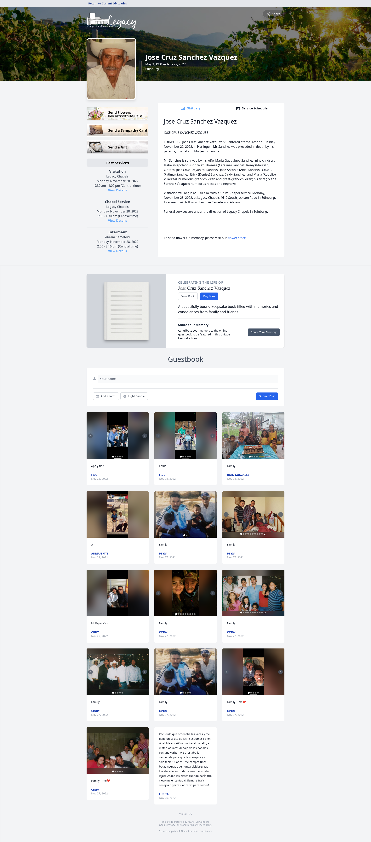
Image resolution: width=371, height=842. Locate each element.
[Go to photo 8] (192, 614)
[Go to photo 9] (195, 614)
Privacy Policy (174, 825)
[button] (117, 435)
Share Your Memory (264, 332)
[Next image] (144, 435)
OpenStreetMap (189, 831)
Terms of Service (196, 825)
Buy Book (209, 296)
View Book (187, 296)
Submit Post (267, 396)
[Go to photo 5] (122, 456)
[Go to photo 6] (188, 614)
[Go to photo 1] (113, 457)
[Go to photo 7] (190, 614)
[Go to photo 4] (120, 456)
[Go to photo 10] (262, 534)
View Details (117, 190)
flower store (237, 238)
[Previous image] (90, 435)
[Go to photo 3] (117, 456)
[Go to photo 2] (115, 456)
